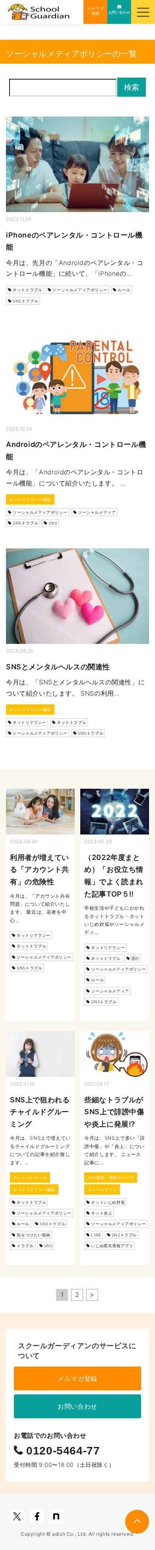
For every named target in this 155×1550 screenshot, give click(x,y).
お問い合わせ (77, 1406)
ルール (124, 289)
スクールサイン (102, 1189)
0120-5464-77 (61, 1451)
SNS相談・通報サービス (110, 1177)
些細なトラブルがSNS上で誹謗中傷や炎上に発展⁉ (114, 1112)
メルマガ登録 (77, 1378)
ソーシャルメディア (97, 512)
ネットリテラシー (29, 722)
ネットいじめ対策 (108, 1202)
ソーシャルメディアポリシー (79, 289)
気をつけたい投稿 (33, 1234)
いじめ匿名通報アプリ (112, 1245)
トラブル (25, 1245)
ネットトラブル (27, 289)
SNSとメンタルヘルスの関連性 (58, 667)
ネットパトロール (30, 1177)
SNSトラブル (25, 300)
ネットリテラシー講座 (30, 499)
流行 (135, 958)
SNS (52, 523)
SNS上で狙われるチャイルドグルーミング (40, 1112)
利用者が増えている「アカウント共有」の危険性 (39, 869)
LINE (96, 1234)
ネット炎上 (101, 1213)
